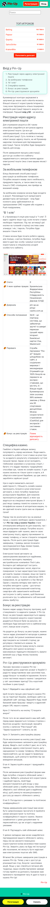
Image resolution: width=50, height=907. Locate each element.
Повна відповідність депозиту (36, 436)
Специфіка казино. (17, 85)
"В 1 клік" (12, 82)
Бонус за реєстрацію (18, 88)
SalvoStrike (11, 44)
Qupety (9, 39)
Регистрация (13, 902)
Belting (9, 29)
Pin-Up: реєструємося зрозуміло (23, 91)
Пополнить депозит (25, 55)
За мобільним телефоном (20, 80)
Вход (43, 4)
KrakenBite (11, 49)
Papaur (9, 34)
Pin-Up (12, 3)
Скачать (37, 902)
